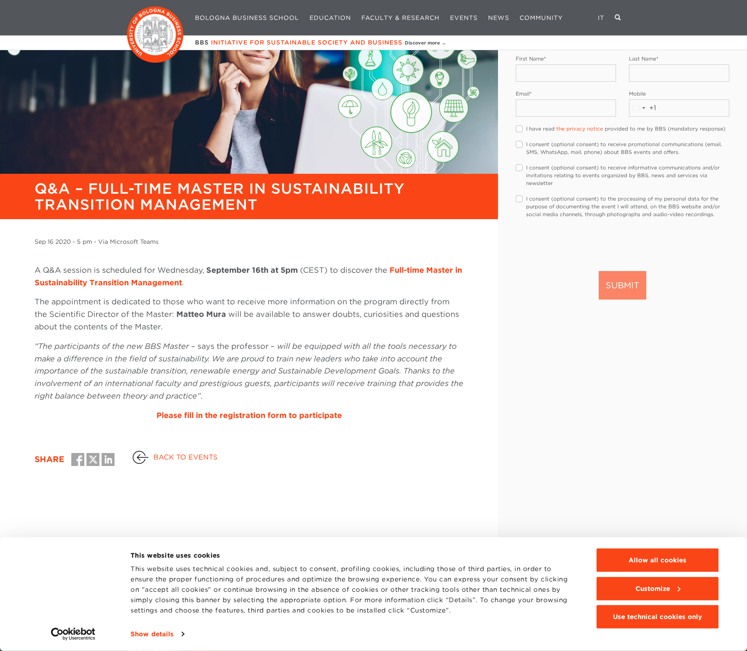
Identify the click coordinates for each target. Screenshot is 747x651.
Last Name (643, 58)
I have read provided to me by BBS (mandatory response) (625, 128)
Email (524, 93)
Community (541, 17)
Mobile (637, 93)
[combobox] (642, 108)
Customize (652, 588)
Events (464, 17)
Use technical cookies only (657, 617)
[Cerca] (618, 17)
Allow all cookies (657, 560)
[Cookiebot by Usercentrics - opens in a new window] (73, 634)
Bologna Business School (247, 17)
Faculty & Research (400, 17)
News (498, 17)
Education (330, 17)
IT (601, 17)
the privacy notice (579, 128)
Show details (152, 634)
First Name (531, 58)
